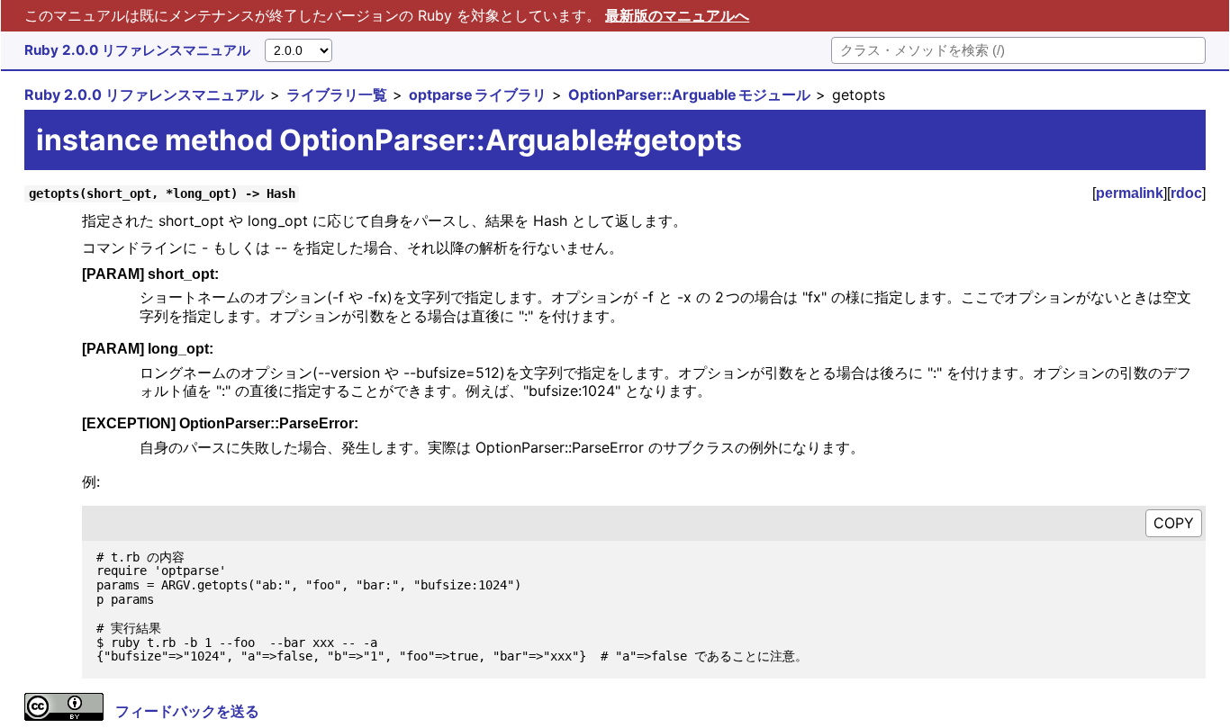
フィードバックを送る (187, 711)
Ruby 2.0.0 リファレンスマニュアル (137, 49)
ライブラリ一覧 (336, 94)
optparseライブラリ (478, 94)
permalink (1129, 193)
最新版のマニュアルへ (677, 15)
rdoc (1186, 193)
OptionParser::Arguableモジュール (689, 94)
